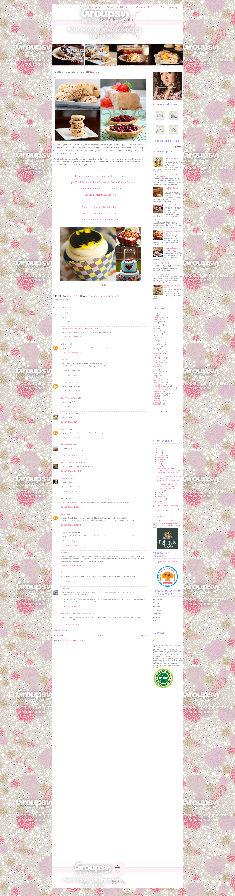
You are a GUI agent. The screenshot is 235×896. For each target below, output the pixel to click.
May (159, 492)
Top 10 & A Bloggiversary (166, 468)
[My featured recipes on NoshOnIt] (167, 586)
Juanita (64, 588)
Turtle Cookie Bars (171, 205)
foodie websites (159, 353)
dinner (155, 348)
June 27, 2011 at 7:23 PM (70, 406)
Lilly (62, 359)
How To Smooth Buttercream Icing (100, 219)
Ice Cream (157, 364)
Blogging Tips (158, 321)
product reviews (159, 382)
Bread (155, 323)
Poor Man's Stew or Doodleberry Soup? (171, 189)
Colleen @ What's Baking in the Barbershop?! (78, 328)
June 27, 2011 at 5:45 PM (70, 391)
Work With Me (145, 7)
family (155, 350)
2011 (158, 453)
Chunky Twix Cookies (162, 263)
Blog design (110, 883)
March (160, 496)
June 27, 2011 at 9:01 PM (70, 437)
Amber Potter (73, 296)
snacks (156, 397)
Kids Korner (157, 368)
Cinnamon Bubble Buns (172, 248)
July (159, 464)
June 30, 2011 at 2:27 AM (70, 581)
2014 (158, 446)
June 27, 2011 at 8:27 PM (70, 422)
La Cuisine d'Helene (68, 382)
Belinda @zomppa (68, 313)
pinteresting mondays (161, 379)
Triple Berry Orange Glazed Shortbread (100, 188)
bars (155, 314)
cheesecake (157, 332)
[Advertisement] (164, 730)
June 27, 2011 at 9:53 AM (70, 321)
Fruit (155, 355)
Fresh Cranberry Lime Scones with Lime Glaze (100, 176)
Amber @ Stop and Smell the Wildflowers (76, 613)
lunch (155, 370)
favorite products (159, 352)
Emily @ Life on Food (69, 398)
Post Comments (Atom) (75, 640)
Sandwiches (157, 391)
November (162, 457)
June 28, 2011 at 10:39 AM (71, 507)
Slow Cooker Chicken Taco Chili (100, 213)
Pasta (155, 373)
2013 (158, 448)
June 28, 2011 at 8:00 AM (70, 491)
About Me (76, 7)
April (159, 494)
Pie (154, 377)
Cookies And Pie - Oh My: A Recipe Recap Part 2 (167, 485)
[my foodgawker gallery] (167, 561)
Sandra (64, 514)
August (160, 461)
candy (155, 328)
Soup (155, 398)
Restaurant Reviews (160, 389)
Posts (158, 516)
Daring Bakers (158, 344)
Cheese (156, 330)
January (161, 501)
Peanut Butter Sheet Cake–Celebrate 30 (167, 489)
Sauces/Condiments (160, 393)
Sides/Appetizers (159, 395)
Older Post (143, 635)
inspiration (157, 366)
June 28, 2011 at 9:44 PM (70, 545)
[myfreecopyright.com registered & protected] (167, 647)
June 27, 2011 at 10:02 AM (71, 337)
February (161, 499)
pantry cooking (158, 371)
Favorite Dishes (118, 7)
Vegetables (157, 404)
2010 (158, 503)
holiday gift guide (159, 361)
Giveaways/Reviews (160, 357)
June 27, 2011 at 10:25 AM (71, 375)
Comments (160, 520)
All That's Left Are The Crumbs (72, 462)
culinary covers (159, 343)
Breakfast (156, 325)
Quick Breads (158, 384)
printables (157, 380)
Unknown (64, 344)
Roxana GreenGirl (68, 532)
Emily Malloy (65, 478)
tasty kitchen (158, 400)
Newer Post (58, 635)
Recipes (94, 7)
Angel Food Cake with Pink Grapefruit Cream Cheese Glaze (100, 182)
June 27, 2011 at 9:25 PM (70, 455)
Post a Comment (60, 631)
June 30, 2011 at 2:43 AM (70, 606)
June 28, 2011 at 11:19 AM (71, 525)
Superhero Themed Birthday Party (100, 207)
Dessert (156, 346)
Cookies (156, 337)
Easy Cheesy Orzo (162, 274)
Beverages (157, 319)
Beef (155, 316)
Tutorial (156, 402)
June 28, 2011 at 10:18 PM (71, 566)
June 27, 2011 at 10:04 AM (71, 352)
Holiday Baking (158, 359)
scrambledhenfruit (68, 413)
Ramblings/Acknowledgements (104, 296)
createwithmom (66, 445)
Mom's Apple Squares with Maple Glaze (172, 286)
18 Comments (61, 299)
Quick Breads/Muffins (161, 386)
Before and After (159, 317)
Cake (155, 326)
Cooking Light (158, 339)
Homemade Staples (160, 362)
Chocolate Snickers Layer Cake (166, 220)
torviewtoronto (66, 451)
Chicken (156, 334)
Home (61, 7)
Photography (169, 7)
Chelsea (64, 429)
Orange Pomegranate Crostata (101, 194)
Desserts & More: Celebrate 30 (76, 71)
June (160, 466)
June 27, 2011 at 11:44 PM (71, 471)
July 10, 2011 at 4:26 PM (70, 624)
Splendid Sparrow (123, 883)
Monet (63, 552)
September (162, 459)
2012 (158, 451)
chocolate (156, 335)
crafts (155, 341)
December (162, 455)
